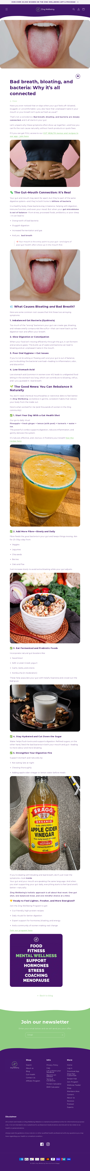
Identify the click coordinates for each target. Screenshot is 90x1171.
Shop (69, 1088)
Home (69, 1065)
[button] (6, 9)
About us (29, 1068)
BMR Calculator (53, 1087)
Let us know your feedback (54, 1071)
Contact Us (30, 1078)
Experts (70, 1107)
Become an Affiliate (51, 1075)
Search (29, 1065)
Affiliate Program (33, 1081)
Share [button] (14, 101)
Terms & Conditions (51, 1080)
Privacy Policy (52, 1065)
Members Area (73, 1091)
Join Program (72, 1082)
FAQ (48, 1068)
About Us (71, 1098)
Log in (69, 1068)
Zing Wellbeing (40, 1163)
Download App (73, 1071)
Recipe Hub (72, 1079)
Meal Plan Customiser (71, 1074)
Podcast (70, 1104)
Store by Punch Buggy (53, 1163)
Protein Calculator (54, 1084)
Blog (28, 1071)
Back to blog (46, 995)
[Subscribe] (62, 1035)
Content (70, 1095)
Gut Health (30, 1075)
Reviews (70, 1101)
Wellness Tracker (74, 1085)
